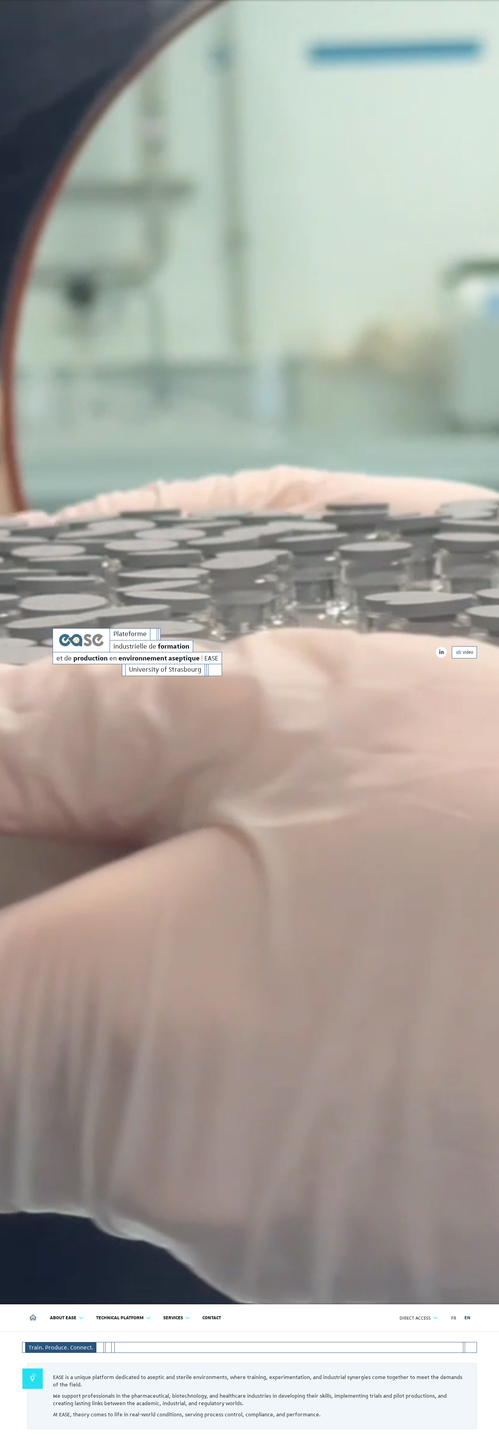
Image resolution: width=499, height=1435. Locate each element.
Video (467, 652)
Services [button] (173, 1318)
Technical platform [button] (120, 1318)
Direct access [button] (415, 1318)
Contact (211, 1318)
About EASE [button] (63, 1318)
